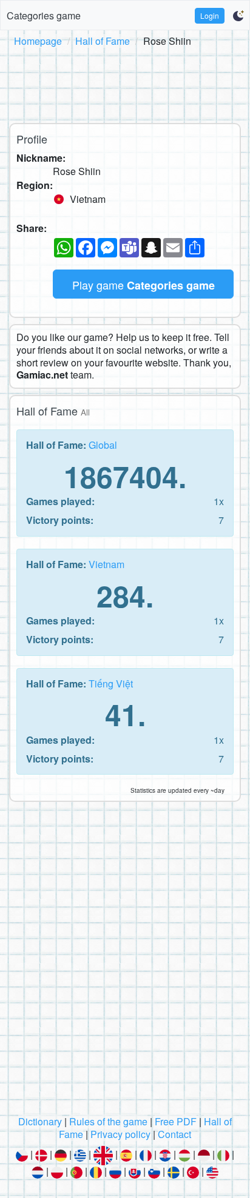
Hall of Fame (102, 41)
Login (209, 15)
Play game (143, 285)
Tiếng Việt (111, 683)
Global (103, 445)
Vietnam (106, 564)
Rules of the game (108, 1121)
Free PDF (176, 1121)
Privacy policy (120, 1134)
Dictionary (40, 1121)
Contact (174, 1134)
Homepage (38, 41)
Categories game (44, 15)
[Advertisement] (125, 83)
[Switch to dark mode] (238, 16)
